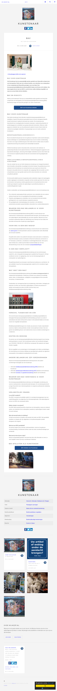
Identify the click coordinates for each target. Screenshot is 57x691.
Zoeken (50, 2)
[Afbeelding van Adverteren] (37, 549)
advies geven (14, 230)
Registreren (18, 637)
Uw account (45, 2)
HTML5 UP (14, 683)
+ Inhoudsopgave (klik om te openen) (16, 74)
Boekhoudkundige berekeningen (34, 519)
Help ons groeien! (10, 647)
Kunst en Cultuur (30, 523)
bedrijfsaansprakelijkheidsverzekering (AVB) (27, 366)
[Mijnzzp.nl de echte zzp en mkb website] (28, 14)
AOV (26, 2)
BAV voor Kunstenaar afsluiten (28, 107)
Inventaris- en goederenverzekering (24, 372)
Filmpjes (47, 501)
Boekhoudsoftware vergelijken (33, 512)
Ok (45, 686)
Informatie (34, 501)
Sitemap (5, 685)
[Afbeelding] (14, 583)
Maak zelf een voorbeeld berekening (35, 508)
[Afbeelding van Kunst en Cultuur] (14, 545)
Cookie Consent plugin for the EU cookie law (45, 688)
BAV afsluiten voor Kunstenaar (29, 447)
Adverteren (31, 561)
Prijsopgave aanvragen (32, 504)
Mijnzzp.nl (6, 2)
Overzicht (28, 501)
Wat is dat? (51, 683)
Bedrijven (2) (41, 501)
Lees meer (8, 637)
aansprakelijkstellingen (35, 244)
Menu (55, 2)
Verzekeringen (30, 515)
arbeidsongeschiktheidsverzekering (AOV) (26, 370)
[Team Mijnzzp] (22, 555)
